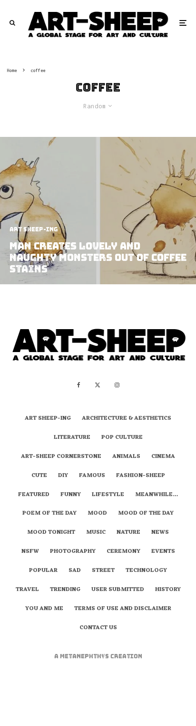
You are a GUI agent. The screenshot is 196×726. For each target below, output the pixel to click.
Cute (39, 476)
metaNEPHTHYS (85, 656)
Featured (33, 495)
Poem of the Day (49, 514)
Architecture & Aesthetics (126, 419)
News (160, 533)
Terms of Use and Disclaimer (122, 609)
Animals (126, 457)
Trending (65, 590)
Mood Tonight (51, 533)
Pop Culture (122, 438)
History (168, 590)
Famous (92, 476)
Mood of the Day (146, 514)
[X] (98, 385)
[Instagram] (117, 385)
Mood (97, 514)
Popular (43, 571)
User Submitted (117, 590)
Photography (73, 552)
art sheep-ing (48, 419)
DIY (63, 476)
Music (96, 533)
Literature (72, 438)
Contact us (98, 628)
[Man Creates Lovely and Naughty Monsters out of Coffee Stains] (98, 210)
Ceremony (123, 552)
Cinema (163, 457)
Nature (128, 533)
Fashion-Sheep (140, 476)
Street (103, 571)
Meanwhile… (156, 495)
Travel (27, 590)
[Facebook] (79, 385)
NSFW (30, 552)
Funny (70, 495)
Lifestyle (108, 495)
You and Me (44, 609)
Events (163, 552)
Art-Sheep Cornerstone (61, 457)
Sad (75, 571)
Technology (146, 571)
